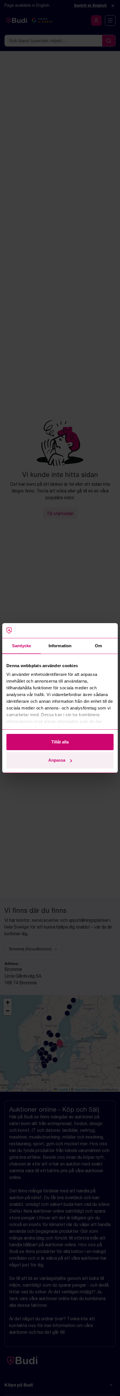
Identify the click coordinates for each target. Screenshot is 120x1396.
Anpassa (56, 760)
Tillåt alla (60, 742)
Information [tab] (60, 645)
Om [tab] (98, 645)
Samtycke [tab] (21, 645)
